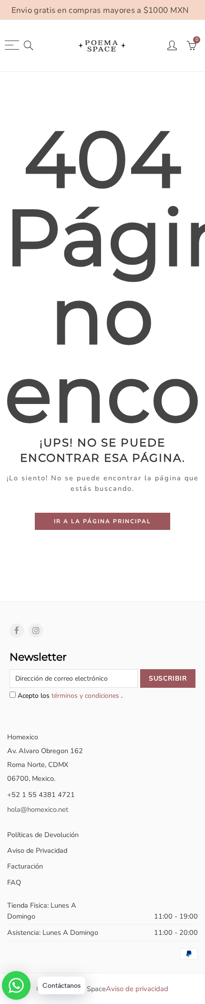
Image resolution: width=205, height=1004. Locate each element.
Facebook (17, 630)
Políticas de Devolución (43, 834)
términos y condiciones (86, 695)
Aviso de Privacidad (37, 850)
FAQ (14, 882)
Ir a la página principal (102, 521)
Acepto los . (69, 695)
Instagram (36, 630)
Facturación (25, 866)
